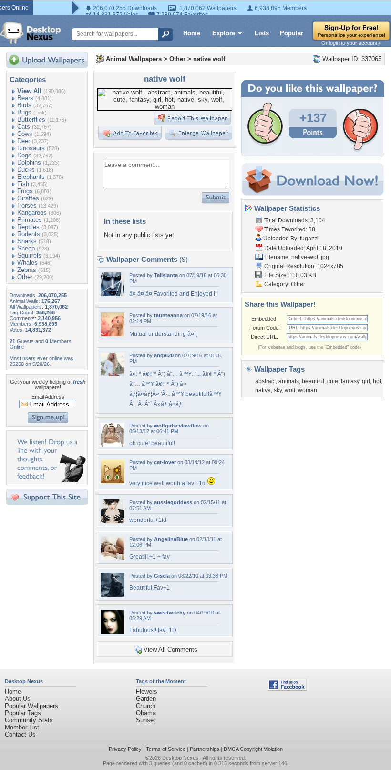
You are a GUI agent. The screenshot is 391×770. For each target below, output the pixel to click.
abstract (265, 381)
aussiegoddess (173, 502)
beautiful (313, 381)
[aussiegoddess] (112, 521)
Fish (23, 183)
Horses (27, 205)
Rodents (28, 234)
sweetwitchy (169, 612)
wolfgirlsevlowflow (178, 425)
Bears (25, 98)
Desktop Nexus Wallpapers (30, 33)
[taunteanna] (112, 334)
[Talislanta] (112, 294)
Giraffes (28, 198)
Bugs (24, 112)
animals (288, 381)
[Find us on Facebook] (287, 688)
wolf (290, 390)
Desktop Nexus (180, 757)
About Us (18, 698)
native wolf (209, 58)
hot (377, 381)
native (263, 390)
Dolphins (29, 162)
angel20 (164, 355)
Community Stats (29, 720)
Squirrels (29, 255)
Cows (24, 133)
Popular (291, 33)
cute (332, 381)
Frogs (25, 191)
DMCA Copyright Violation (253, 749)
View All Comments (170, 649)
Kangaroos (32, 212)
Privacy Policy (125, 749)
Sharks (27, 241)
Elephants (31, 176)
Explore (223, 33)
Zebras (26, 269)
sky (278, 390)
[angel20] (112, 374)
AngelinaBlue (171, 539)
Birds (24, 105)
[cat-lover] (112, 481)
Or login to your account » (351, 43)
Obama (146, 713)
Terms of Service (165, 749)
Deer (23, 141)
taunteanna (168, 315)
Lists (262, 33)
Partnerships (204, 749)
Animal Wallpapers (134, 58)
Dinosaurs (31, 148)
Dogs (24, 155)
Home (191, 33)
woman (307, 390)
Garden (146, 698)
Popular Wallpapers (31, 705)
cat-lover (165, 462)
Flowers (146, 691)
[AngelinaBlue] (112, 558)
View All (29, 90)
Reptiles (28, 226)
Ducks (26, 169)
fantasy (350, 381)
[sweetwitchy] (112, 631)
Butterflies (31, 119)
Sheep (26, 248)
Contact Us (20, 734)
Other (24, 277)
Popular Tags (23, 713)
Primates (29, 219)
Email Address (47, 397)
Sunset (145, 720)
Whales (27, 262)
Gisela (162, 576)
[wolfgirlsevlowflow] (112, 444)
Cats (23, 126)
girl (366, 381)
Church (145, 705)
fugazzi (309, 238)
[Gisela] (112, 594)
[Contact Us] (50, 479)
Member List (22, 727)
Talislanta (166, 275)
